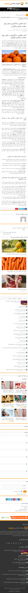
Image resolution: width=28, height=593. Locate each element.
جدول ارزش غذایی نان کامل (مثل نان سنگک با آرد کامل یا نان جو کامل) (14, 348)
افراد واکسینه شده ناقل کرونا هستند (19, 334)
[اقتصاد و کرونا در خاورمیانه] (26, 327)
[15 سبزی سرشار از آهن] (26, 362)
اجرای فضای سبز (22, 317)
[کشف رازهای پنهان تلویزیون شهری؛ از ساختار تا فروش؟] (26, 369)
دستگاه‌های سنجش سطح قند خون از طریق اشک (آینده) (15, 582)
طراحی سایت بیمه (24, 506)
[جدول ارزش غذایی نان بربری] (26, 337)
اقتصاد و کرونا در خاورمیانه (20, 327)
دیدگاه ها (14, 298)
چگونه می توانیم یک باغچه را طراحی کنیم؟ (12, 301)
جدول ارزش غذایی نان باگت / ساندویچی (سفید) (16, 344)
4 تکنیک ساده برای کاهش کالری (19, 366)
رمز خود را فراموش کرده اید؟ (22, 494)
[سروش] (7, 499)
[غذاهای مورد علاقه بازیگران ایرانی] (26, 313)
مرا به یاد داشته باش (17, 491)
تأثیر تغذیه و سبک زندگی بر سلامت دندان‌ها (17, 571)
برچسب (9, 298)
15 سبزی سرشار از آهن (21, 362)
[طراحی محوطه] (26, 341)
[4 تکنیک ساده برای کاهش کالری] (26, 366)
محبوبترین (25, 298)
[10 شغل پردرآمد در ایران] (26, 352)
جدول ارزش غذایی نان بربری (20, 337)
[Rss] (21, 499)
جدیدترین (19, 298)
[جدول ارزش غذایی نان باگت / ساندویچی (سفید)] (26, 344)
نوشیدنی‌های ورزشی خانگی (20, 14)
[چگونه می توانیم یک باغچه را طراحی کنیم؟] (24, 303)
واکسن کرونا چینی (22, 306)
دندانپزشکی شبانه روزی (23, 509)
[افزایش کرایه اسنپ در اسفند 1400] (26, 330)
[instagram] (12, 499)
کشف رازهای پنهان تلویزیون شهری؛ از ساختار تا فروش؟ (15, 369)
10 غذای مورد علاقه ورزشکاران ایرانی (19, 359)
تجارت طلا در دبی (22, 320)
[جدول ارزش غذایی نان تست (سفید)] (26, 356)
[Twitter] (16, 499)
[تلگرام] (9, 499)
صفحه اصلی (26, 17)
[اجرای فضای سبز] (26, 317)
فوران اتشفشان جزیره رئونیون (20, 310)
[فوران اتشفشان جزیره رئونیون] (26, 310)
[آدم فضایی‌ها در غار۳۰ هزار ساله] (26, 323)
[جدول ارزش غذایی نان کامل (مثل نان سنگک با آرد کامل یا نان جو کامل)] (26, 348)
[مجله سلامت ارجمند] (14, 3)
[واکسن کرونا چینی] (26, 306)
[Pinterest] (14, 499)
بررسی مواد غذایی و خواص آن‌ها (17, 17)
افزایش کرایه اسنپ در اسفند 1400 (19, 330)
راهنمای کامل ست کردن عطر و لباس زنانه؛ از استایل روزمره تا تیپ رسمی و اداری (14, 574)
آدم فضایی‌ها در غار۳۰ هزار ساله (19, 323)
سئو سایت (25, 507)
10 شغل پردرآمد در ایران (21, 352)
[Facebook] (19, 499)
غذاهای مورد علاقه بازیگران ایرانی (19, 313)
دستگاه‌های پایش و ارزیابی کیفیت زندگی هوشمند (16, 579)
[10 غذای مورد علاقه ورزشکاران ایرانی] (26, 359)
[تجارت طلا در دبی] (26, 320)
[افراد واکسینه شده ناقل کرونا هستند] (26, 334)
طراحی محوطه (22, 341)
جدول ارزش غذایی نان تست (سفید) (19, 356)
